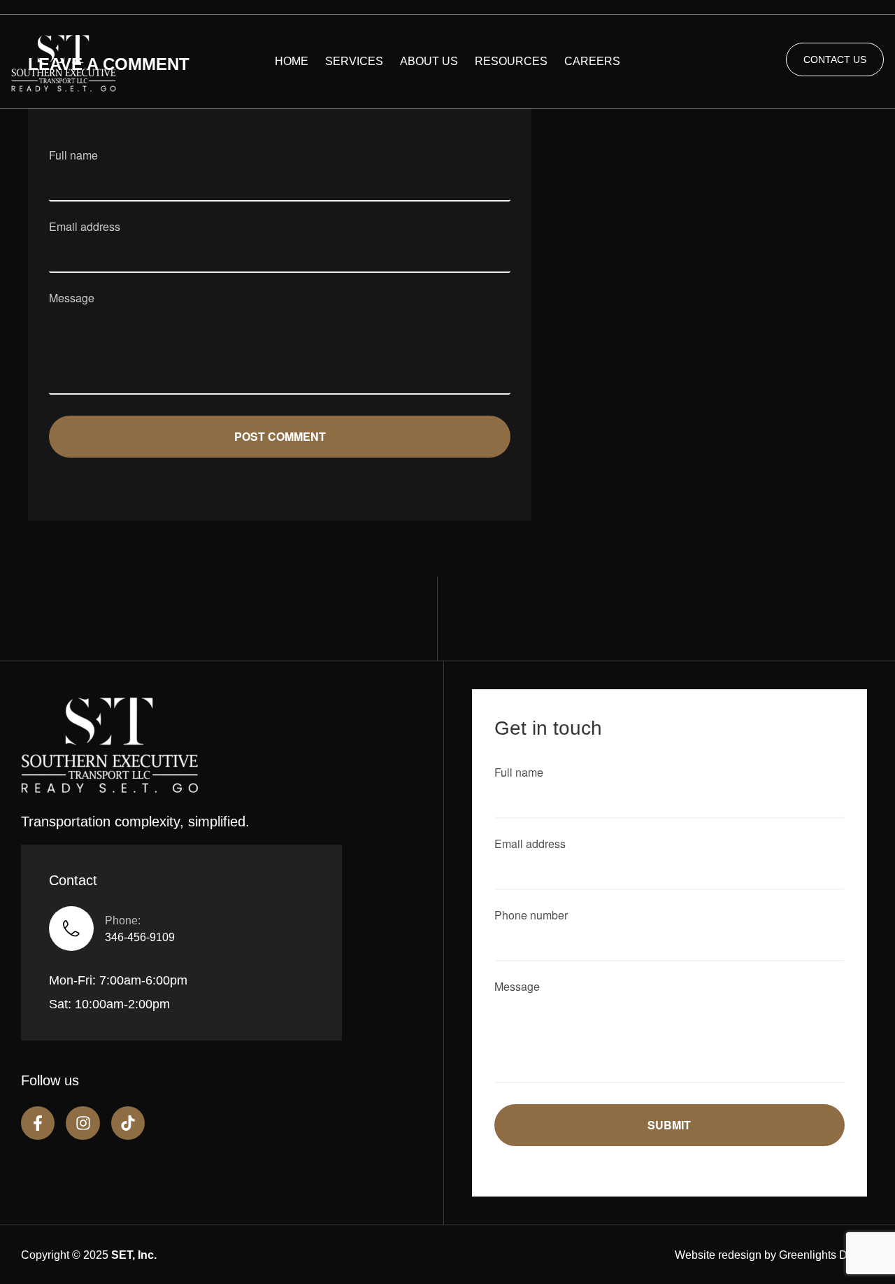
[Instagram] (82, 1123)
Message (71, 299)
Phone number (531, 916)
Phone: (123, 920)
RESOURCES (511, 61)
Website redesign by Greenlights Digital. (774, 1255)
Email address (84, 227)
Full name (73, 156)
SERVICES (354, 61)
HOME (291, 61)
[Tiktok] (128, 1123)
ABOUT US (429, 61)
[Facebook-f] (38, 1123)
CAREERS (592, 61)
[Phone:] (71, 928)
